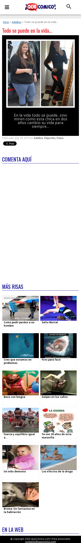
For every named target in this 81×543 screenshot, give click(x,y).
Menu (6, 7)
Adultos (16, 22)
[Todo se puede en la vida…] (40, 107)
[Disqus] (40, 221)
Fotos (60, 138)
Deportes (49, 138)
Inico (6, 22)
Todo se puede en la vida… (27, 30)
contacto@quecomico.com (40, 541)
